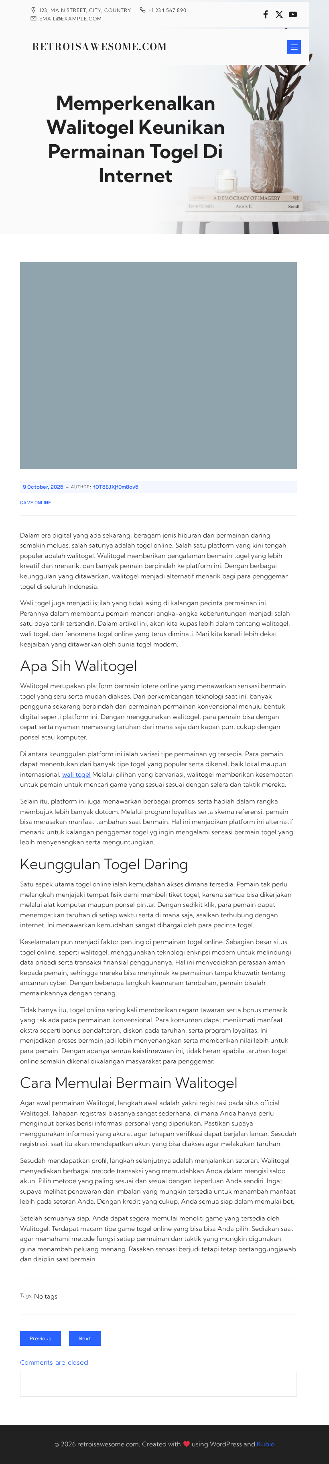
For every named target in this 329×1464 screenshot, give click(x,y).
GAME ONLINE (35, 502)
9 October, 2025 (43, 486)
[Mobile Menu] (294, 47)
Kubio (265, 1444)
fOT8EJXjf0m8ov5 (115, 486)
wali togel (76, 774)
